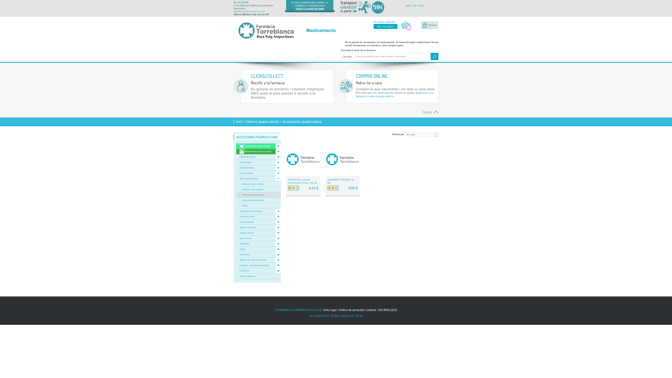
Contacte (370, 310)
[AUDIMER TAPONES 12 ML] (342, 159)
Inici (239, 122)
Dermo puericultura (249, 178)
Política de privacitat (351, 310)
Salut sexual (245, 238)
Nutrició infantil (247, 222)
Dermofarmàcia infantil (253, 200)
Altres (245, 206)
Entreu (432, 25)
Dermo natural (246, 173)
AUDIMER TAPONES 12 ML (340, 181)
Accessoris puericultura (253, 195)
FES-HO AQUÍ (385, 26)
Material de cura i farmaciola (253, 260)
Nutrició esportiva (248, 227)
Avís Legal (330, 310)
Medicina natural (247, 157)
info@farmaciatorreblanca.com (249, 11)
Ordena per (398, 134)
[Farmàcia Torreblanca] (266, 30)
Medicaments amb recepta (257, 146)
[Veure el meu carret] (404, 29)
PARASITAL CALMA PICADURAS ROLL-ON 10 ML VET (302, 182)
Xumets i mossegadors (253, 189)
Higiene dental (247, 233)
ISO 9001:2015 (387, 310)
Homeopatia (245, 162)
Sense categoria (247, 276)
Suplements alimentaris (251, 211)
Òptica (243, 249)
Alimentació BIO (247, 216)
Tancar (427, 111)
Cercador (347, 56)
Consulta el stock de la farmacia (358, 50)
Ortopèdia (244, 244)
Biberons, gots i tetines (253, 184)
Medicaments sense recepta (257, 151)
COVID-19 (244, 271)
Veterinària (245, 254)
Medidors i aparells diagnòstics (254, 265)
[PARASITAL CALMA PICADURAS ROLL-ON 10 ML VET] (303, 159)
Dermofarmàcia (247, 168)
